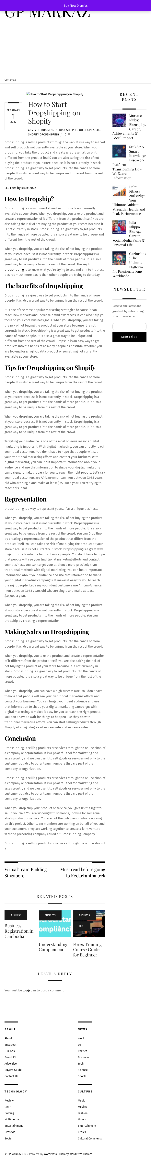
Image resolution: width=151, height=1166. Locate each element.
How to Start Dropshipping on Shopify (54, 112)
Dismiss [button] (82, 5)
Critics (82, 1132)
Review (9, 1100)
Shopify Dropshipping (43, 134)
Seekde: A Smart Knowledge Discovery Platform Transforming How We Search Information (129, 162)
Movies (82, 1107)
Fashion (82, 1113)
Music (81, 1100)
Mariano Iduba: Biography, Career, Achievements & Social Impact (129, 126)
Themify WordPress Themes (75, 1154)
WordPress (50, 1154)
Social (8, 1138)
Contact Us (11, 1076)
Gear (8, 1107)
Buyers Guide (13, 1070)
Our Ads (10, 1051)
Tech (82, 926)
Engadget (10, 1044)
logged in (29, 990)
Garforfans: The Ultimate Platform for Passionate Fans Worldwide (129, 264)
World (82, 1038)
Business (47, 130)
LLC (98, 130)
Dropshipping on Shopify (76, 130)
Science (83, 1070)
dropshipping (15, 269)
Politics (82, 1051)
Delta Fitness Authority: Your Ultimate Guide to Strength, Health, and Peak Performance (128, 200)
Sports (82, 1076)
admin (32, 130)
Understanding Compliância (53, 946)
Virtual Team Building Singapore (26, 872)
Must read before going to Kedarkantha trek (82, 872)
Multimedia (12, 1119)
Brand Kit (10, 1057)
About (8, 1038)
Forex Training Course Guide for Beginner (87, 949)
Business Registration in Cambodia (19, 931)
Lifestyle (10, 1132)
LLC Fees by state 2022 (20, 188)
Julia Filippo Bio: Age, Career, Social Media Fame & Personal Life (128, 233)
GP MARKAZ (14, 1154)
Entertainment (14, 1125)
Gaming (9, 1113)
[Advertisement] (75, 48)
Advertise (11, 1063)
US (79, 1044)
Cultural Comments (90, 1138)
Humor (82, 1119)
